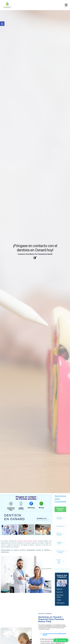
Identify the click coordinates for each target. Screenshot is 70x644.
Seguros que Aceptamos (62, 576)
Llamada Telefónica (21, 508)
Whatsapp (41, 507)
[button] (2, 23)
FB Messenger (31, 507)
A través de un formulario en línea (11, 509)
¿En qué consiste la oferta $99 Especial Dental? (54, 634)
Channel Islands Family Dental (27, 541)
